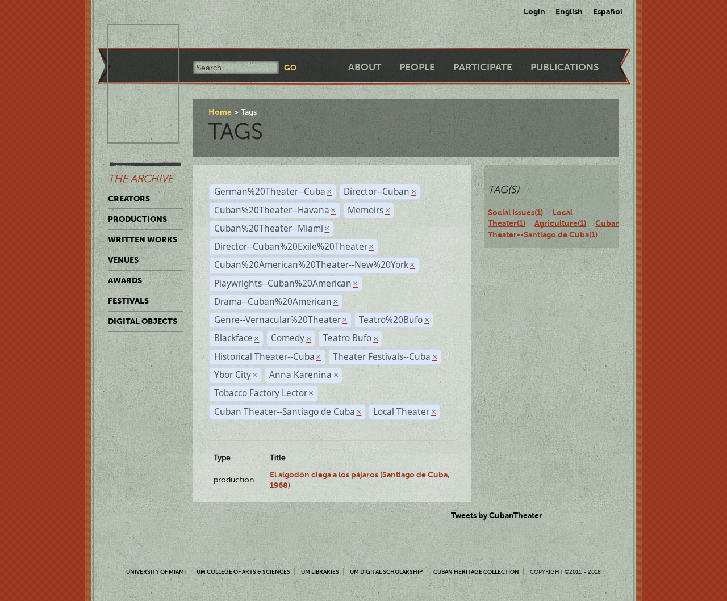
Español (607, 11)
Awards (125, 280)
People (417, 67)
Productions (137, 219)
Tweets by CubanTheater (496, 515)
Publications (564, 67)
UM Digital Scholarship (386, 572)
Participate (482, 67)
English (569, 11)
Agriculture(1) (560, 223)
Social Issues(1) (515, 212)
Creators (129, 198)
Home (220, 111)
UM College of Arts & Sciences (243, 572)
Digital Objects (142, 321)
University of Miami (156, 572)
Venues (123, 259)
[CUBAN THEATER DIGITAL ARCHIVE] (133, 37)
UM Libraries (320, 572)
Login (534, 11)
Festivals (128, 300)
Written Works (142, 239)
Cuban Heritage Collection (476, 572)
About (364, 67)
